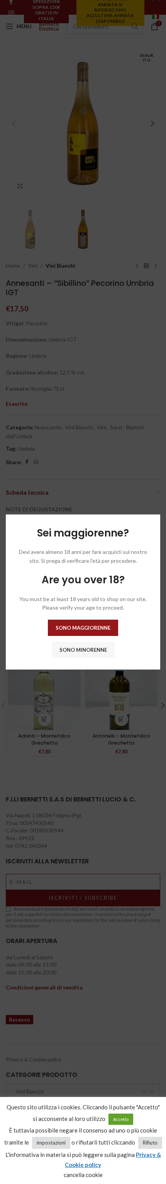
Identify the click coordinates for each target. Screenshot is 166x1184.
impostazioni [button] (51, 1143)
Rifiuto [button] (150, 1143)
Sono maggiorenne (83, 627)
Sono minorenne (83, 649)
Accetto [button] (121, 1119)
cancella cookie (83, 1174)
